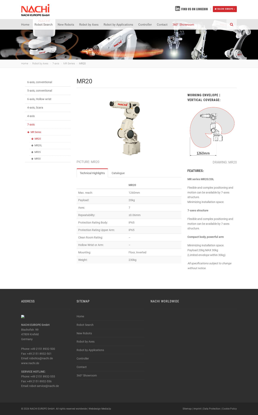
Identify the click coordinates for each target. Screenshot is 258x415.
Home (25, 24)
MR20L (38, 145)
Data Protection (211, 408)
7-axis (55, 63)
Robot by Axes (89, 24)
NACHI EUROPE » (226, 9)
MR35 (37, 152)
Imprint (197, 408)
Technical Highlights (92, 173)
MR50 (37, 158)
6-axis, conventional (39, 82)
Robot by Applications (118, 24)
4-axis (31, 116)
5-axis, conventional (39, 90)
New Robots (66, 24)
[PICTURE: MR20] (129, 127)
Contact (162, 24)
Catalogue (118, 173)
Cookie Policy (229, 408)
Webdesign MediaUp (100, 408)
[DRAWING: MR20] (212, 132)
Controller (145, 24)
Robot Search (43, 24)
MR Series (69, 63)
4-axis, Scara (35, 107)
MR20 (38, 138)
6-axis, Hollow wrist (39, 99)
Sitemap (187, 408)
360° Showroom (183, 24)
